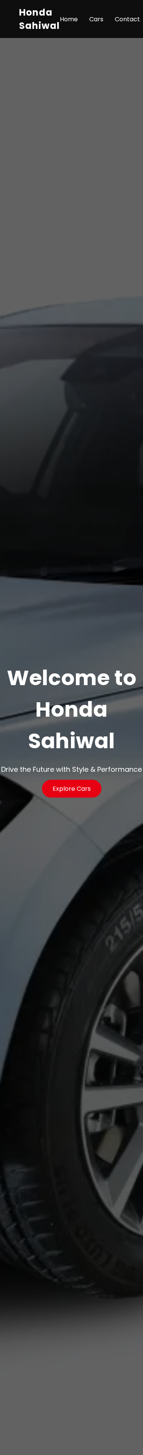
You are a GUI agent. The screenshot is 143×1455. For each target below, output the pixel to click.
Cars (96, 19)
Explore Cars (72, 788)
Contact (127, 19)
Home (69, 19)
